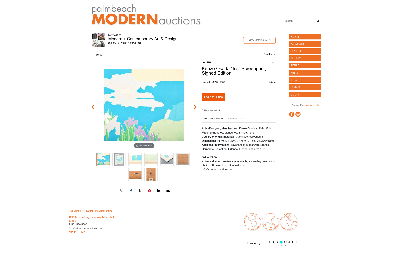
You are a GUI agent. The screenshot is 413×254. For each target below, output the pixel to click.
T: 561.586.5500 (78, 224)
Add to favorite (274, 63)
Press (294, 72)
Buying (296, 51)
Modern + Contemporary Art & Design (142, 39)
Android (308, 105)
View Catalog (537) (259, 40)
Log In (295, 94)
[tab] (212, 120)
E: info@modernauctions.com (85, 228)
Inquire (272, 82)
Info (294, 79)
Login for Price (213, 97)
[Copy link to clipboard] (121, 191)
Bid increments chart (211, 110)
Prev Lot (98, 55)
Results (296, 65)
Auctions (297, 43)
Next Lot (268, 54)
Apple (316, 105)
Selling (296, 58)
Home (295, 36)
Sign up (296, 87)
